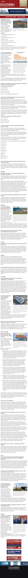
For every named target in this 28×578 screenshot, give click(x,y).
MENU (3, 1)
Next (26, 12)
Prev (2, 12)
